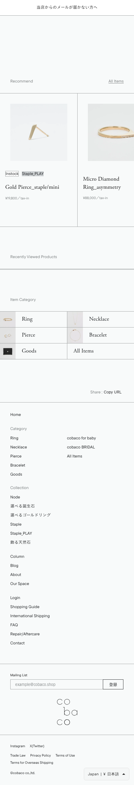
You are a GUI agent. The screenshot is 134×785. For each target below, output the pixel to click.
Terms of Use (65, 755)
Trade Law (18, 755)
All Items (116, 81)
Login (15, 597)
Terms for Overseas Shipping (31, 762)
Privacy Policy (40, 755)
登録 (113, 684)
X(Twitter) (37, 746)
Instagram (17, 746)
